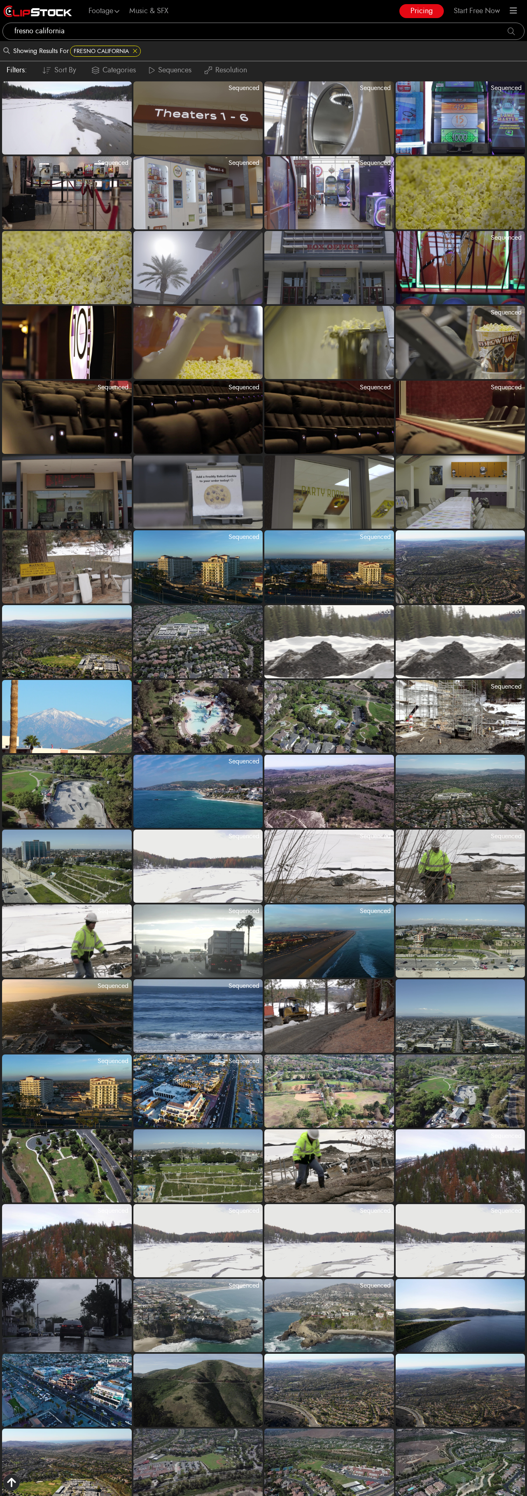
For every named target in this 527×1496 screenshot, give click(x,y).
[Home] (37, 11)
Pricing (421, 11)
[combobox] (263, 31)
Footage (101, 11)
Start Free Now (477, 11)
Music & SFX (148, 11)
